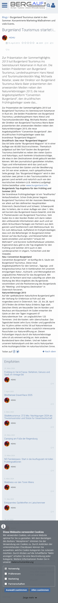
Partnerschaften (16, 583)
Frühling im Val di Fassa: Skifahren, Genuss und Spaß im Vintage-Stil (27, 373)
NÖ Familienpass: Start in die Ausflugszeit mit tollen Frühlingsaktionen (28, 460)
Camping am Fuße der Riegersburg (20, 438)
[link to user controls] (53, 5)
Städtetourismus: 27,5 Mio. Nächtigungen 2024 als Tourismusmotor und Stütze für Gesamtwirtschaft (28, 417)
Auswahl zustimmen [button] (16, 590)
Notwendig (13, 568)
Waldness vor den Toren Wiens (19, 482)
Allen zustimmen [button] (40, 590)
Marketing (13, 578)
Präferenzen (14, 573)
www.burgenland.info (37, 185)
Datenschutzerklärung (22, 562)
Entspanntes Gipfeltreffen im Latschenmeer (24, 502)
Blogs (5, 17)
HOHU (12, 37)
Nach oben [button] (50, 351)
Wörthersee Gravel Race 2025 (18, 395)
